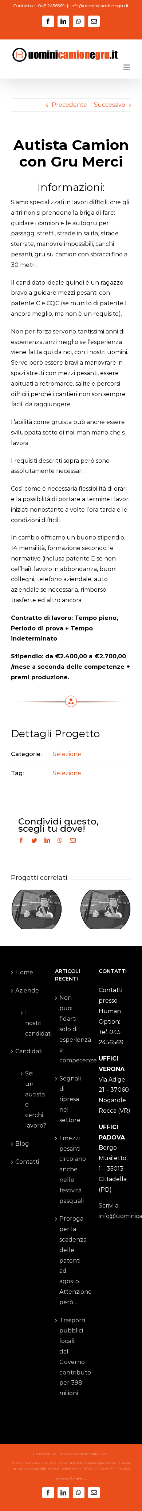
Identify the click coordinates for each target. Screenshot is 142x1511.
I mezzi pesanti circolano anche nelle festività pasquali (71, 1169)
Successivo (109, 104)
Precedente (69, 104)
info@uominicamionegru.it (99, 5)
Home (24, 972)
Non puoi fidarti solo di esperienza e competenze (71, 1029)
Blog (22, 1143)
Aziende (27, 990)
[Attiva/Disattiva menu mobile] (127, 67)
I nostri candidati (30, 1023)
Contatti (27, 1161)
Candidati (27, 1051)
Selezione (67, 754)
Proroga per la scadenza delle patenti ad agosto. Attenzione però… (71, 1260)
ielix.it (81, 1478)
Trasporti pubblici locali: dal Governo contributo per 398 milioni (71, 1357)
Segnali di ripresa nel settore (70, 1099)
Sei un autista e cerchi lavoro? (30, 1099)
